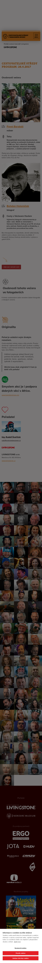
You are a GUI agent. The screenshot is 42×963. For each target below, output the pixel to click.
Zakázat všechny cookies (20, 958)
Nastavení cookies (20, 948)
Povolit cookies (20, 953)
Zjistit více (17, 942)
